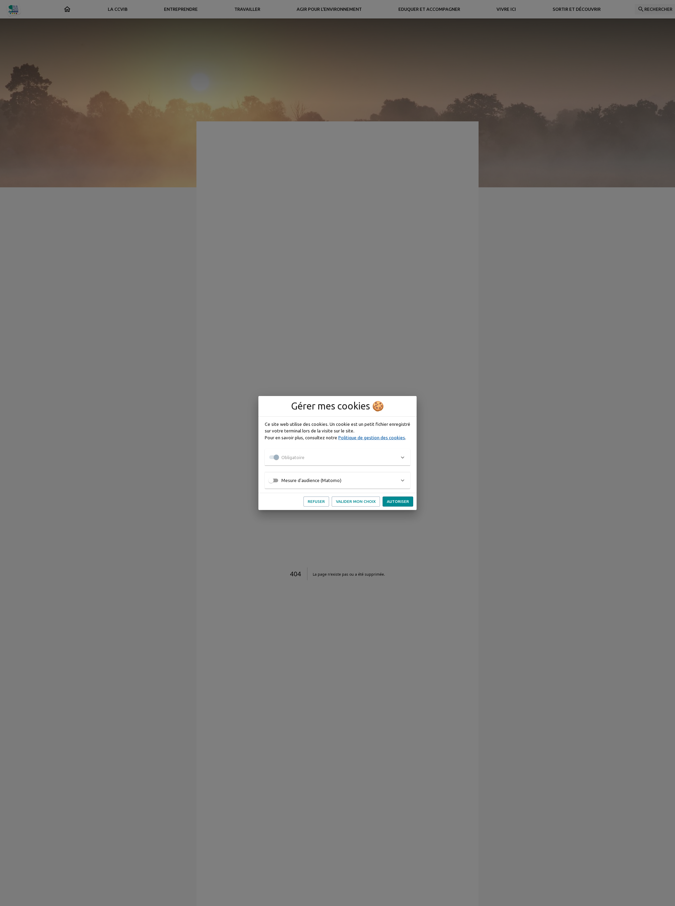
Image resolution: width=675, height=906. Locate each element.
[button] (337, 457)
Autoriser (398, 501)
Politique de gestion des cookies (371, 437)
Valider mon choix (356, 501)
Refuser (316, 501)
